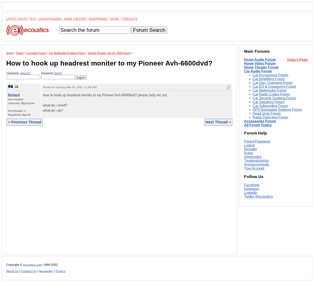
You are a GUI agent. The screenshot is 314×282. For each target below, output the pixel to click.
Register (250, 149)
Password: (51, 73)
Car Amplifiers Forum (269, 79)
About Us (12, 271)
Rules (248, 153)
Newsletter (46, 271)
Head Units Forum (266, 113)
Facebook (251, 185)
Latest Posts (16, 18)
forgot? (58, 73)
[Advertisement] (119, 193)
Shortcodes (252, 157)
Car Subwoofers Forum (270, 106)
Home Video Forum (260, 63)
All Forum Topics (258, 125)
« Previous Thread (24, 122)
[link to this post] (16, 86)
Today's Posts (297, 59)
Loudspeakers (49, 18)
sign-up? (25, 73)
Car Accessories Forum (270, 75)
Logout (249, 145)
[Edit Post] (228, 87)
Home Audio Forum (260, 59)
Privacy (60, 271)
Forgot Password (257, 141)
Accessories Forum (260, 121)
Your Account (254, 168)
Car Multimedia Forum (269, 90)
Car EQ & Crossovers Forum (274, 86)
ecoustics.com (32, 264)
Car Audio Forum (258, 71)
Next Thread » (218, 122)
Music (114, 18)
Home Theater (75, 18)
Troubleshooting (256, 160)
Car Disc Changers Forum (272, 83)
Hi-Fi (33, 18)
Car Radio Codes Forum (271, 94)
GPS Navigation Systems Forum (277, 109)
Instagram (251, 189)
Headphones (98, 18)
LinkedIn (250, 192)
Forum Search (149, 30)
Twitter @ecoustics (258, 196)
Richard (14, 95)
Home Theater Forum (261, 67)
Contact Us (28, 271)
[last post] (11, 86)
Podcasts (129, 18)
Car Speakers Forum (268, 102)
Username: (18, 73)
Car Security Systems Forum (274, 98)
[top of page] (9, 86)
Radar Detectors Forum (270, 117)
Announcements (256, 164)
